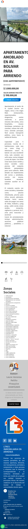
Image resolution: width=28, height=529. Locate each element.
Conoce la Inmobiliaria (12, 455)
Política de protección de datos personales (14, 518)
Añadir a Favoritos (13, 100)
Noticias (6, 502)
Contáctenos (7, 500)
